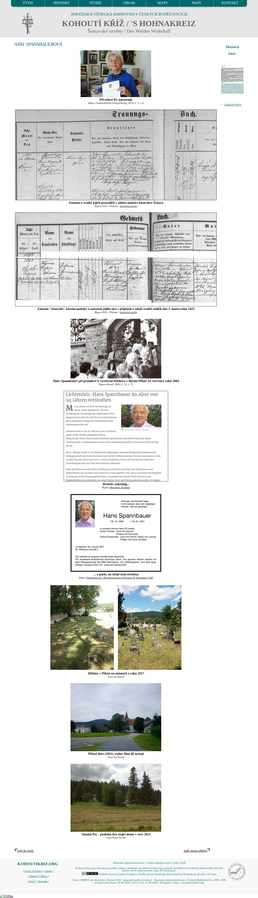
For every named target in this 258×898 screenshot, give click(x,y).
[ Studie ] (49, 871)
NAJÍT (196, 3)
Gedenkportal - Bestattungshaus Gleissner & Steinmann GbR (119, 577)
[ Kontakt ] (43, 881)
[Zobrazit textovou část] (233, 80)
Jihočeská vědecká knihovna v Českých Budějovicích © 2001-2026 (149, 863)
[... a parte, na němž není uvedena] (116, 533)
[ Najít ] (32, 881)
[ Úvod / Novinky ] (33, 871)
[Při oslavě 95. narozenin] (116, 73)
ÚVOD (28, 3)
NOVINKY (62, 3)
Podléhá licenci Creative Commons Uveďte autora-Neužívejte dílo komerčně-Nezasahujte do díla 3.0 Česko (157, 874)
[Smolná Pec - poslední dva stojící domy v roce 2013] (116, 798)
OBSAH (129, 3)
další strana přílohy (196, 850)
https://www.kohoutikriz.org (188, 882)
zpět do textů (25, 850)
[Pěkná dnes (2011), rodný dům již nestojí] (116, 717)
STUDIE (95, 3)
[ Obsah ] (33, 876)
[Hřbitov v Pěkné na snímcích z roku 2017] (82, 627)
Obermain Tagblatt (119, 487)
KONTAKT (230, 3)
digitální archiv (128, 206)
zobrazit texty (232, 104)
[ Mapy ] (44, 876)
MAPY (163, 3)
